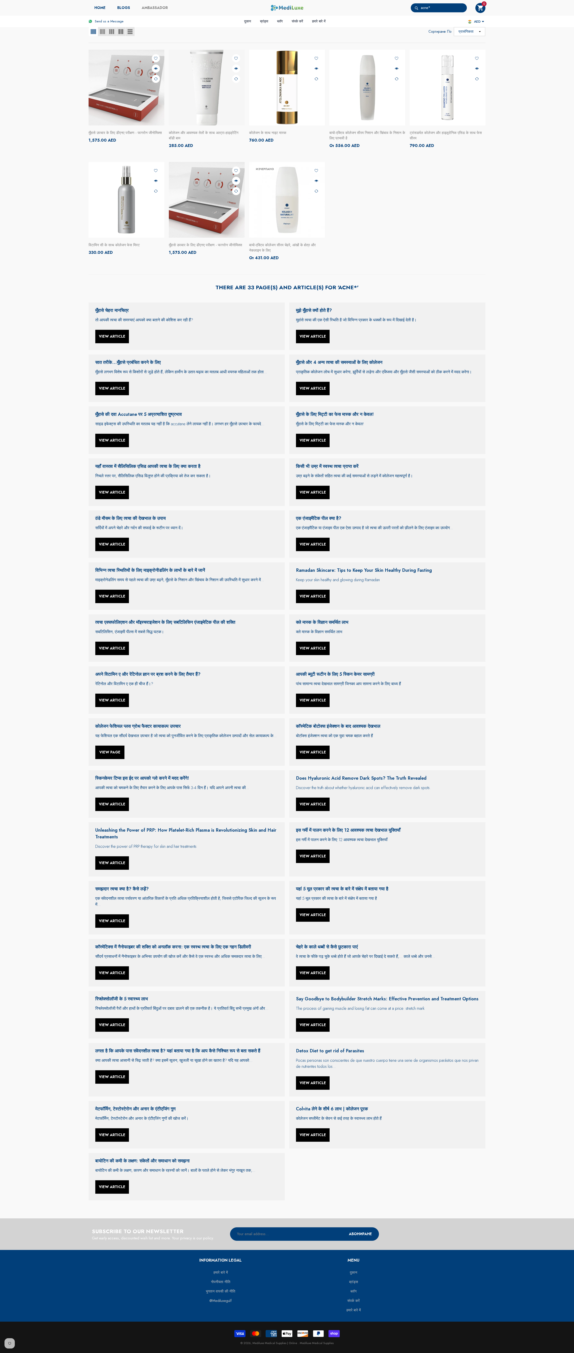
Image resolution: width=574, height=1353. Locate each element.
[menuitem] (100, 8)
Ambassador (155, 7)
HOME (100, 7)
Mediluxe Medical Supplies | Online (275, 1343)
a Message (115, 21)
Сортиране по (440, 31)
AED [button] (477, 21)
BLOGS (123, 7)
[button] (480, 8)
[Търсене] (439, 7)
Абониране (360, 1233)
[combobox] (444, 7)
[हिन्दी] (469, 22)
